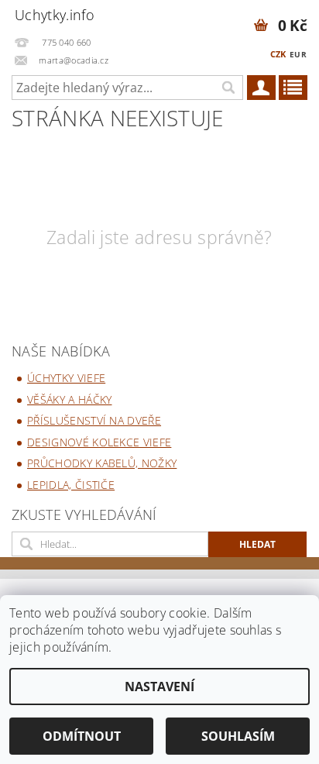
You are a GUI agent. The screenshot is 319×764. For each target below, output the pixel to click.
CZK (278, 54)
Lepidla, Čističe (71, 484)
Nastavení (159, 686)
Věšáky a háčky (69, 399)
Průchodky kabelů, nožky (102, 463)
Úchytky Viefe (66, 377)
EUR (298, 54)
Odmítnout (82, 736)
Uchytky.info (54, 14)
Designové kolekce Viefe (99, 442)
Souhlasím (238, 736)
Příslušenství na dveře (94, 420)
